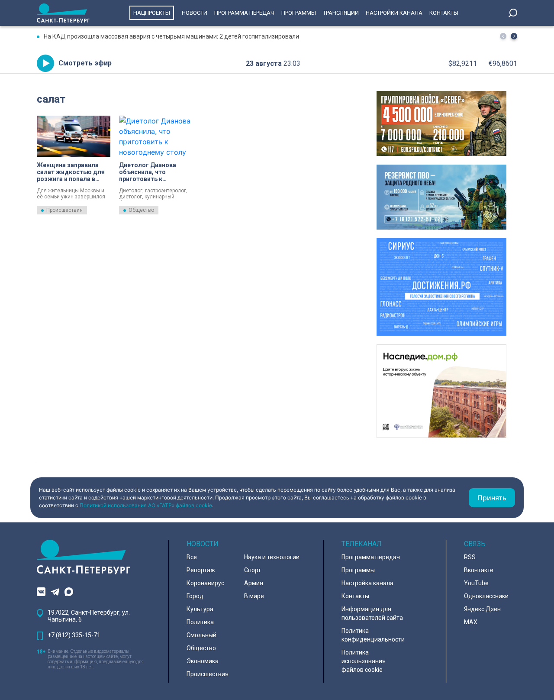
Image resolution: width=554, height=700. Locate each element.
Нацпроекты (151, 13)
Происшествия (64, 210)
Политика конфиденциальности (373, 635)
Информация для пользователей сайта (372, 613)
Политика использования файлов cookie (363, 661)
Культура (200, 609)
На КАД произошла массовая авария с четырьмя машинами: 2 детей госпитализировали (171, 36)
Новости (194, 13)
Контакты (443, 13)
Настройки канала (394, 13)
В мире (254, 596)
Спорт (252, 570)
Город (195, 596)
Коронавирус (205, 583)
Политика (200, 622)
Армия (253, 583)
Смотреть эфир (85, 63)
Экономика (203, 661)
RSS (470, 557)
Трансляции (341, 13)
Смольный (201, 635)
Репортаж (201, 570)
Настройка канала (367, 583)
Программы (298, 13)
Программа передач (244, 13)
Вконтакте (478, 570)
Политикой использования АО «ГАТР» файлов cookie (146, 505)
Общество (141, 210)
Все (192, 557)
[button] (514, 36)
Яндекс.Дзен (482, 609)
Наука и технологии (272, 557)
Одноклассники (486, 596)
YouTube (476, 583)
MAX (470, 622)
